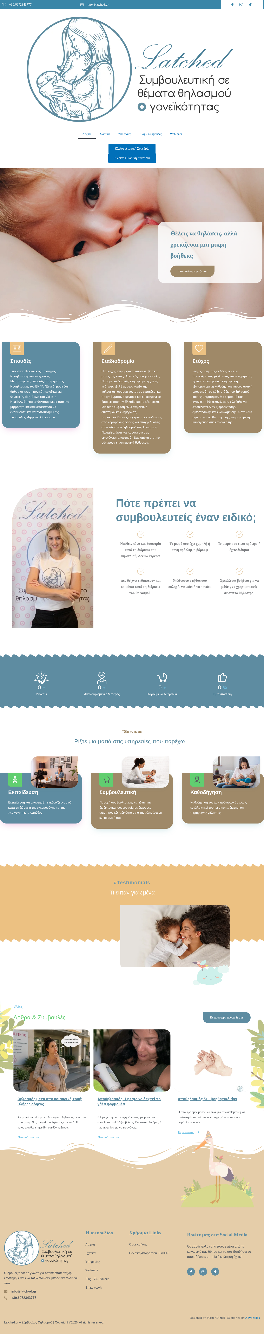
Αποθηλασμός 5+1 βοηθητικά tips (207, 1099)
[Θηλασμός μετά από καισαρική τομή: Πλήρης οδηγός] (51, 1060)
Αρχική (87, 134)
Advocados (252, 1317)
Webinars (176, 134)
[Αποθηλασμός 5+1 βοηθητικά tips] (212, 1060)
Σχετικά (105, 134)
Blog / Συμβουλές (150, 134)
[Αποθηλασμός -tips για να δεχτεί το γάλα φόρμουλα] (131, 1060)
